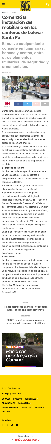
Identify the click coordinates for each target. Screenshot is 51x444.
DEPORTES (39, 407)
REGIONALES (30, 399)
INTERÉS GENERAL (10, 407)
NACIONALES (24, 403)
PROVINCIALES (8, 403)
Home (4, 12)
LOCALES (12, 12)
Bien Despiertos (14, 388)
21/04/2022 (6, 72)
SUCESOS (17, 399)
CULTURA (6, 411)
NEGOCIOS (26, 407)
